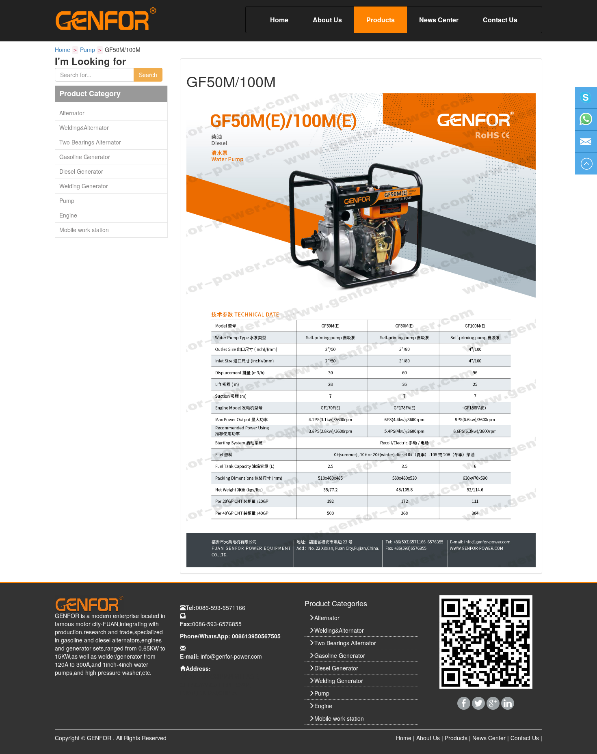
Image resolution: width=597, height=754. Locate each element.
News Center (439, 19)
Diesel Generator (81, 171)
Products (380, 19)
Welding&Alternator (84, 127)
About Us (327, 19)
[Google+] (494, 702)
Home (279, 19)
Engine (68, 215)
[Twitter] (479, 702)
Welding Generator (83, 186)
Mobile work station (84, 230)
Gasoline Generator (84, 157)
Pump (87, 49)
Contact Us (500, 19)
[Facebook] (464, 702)
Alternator (71, 113)
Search (148, 75)
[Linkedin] (507, 702)
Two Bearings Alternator (90, 142)
